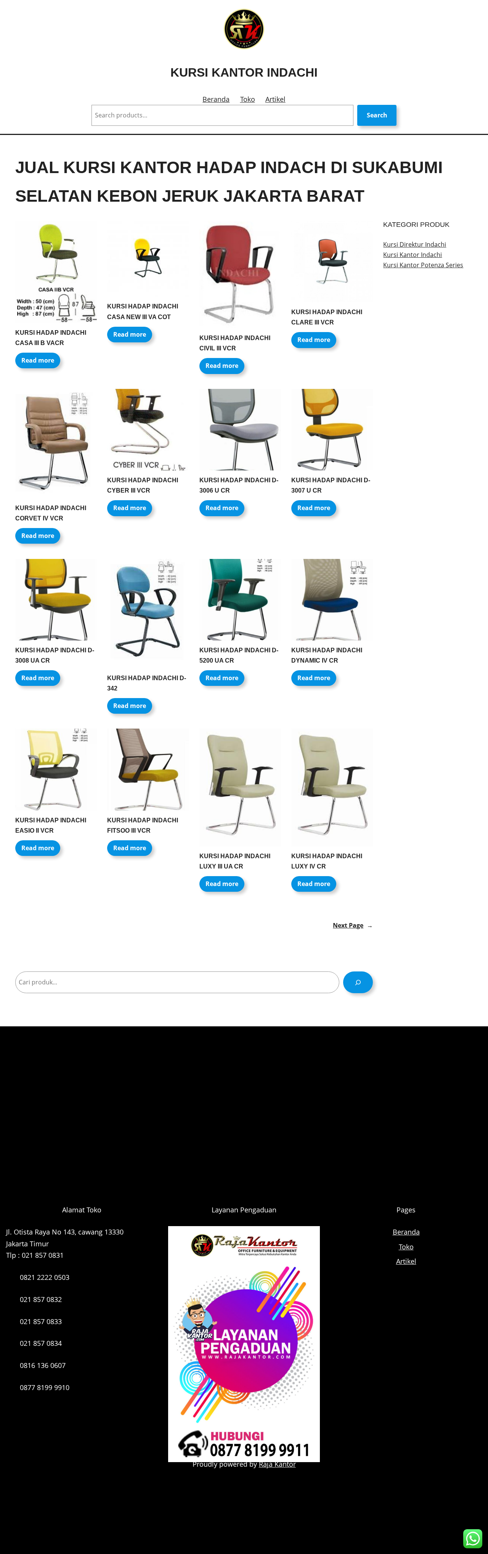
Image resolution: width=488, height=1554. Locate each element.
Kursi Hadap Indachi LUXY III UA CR (234, 861)
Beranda (216, 99)
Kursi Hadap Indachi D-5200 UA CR (238, 655)
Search (377, 115)
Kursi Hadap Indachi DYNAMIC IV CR (326, 655)
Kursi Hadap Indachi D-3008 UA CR (54, 655)
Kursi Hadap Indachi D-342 (146, 683)
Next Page (353, 925)
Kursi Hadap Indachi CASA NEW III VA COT (142, 311)
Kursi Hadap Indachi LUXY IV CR (326, 861)
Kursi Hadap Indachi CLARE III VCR (326, 317)
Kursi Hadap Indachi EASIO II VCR (50, 825)
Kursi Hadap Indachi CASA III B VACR (50, 337)
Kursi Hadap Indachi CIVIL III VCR (234, 343)
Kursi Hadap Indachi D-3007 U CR (330, 485)
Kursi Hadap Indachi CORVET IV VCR (50, 513)
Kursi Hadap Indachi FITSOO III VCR (142, 825)
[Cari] (358, 982)
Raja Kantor (277, 1464)
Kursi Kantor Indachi (244, 72)
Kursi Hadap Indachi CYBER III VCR (142, 485)
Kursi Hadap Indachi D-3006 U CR (238, 485)
